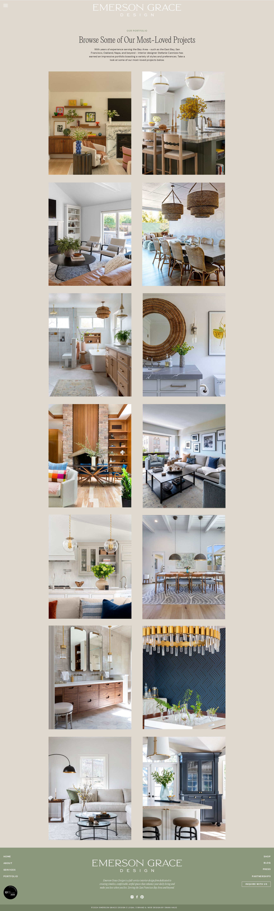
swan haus (171, 907)
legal (131, 907)
